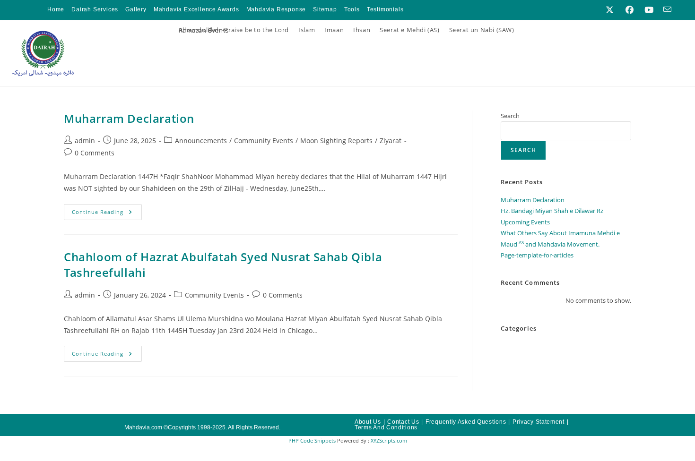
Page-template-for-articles (537, 255)
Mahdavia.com (143, 427)
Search (510, 115)
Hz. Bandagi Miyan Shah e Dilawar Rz (552, 210)
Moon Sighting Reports (336, 140)
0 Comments (94, 152)
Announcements (201, 140)
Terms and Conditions (386, 427)
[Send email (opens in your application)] (665, 10)
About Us (368, 421)
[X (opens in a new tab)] (609, 10)
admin (85, 140)
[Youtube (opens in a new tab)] (649, 10)
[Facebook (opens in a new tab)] (629, 10)
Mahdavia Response (276, 9)
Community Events (263, 140)
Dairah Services (94, 9)
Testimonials (385, 9)
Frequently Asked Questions (466, 421)
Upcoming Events (525, 222)
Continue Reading (107, 209)
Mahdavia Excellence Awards (196, 9)
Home (55, 9)
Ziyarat (390, 140)
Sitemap (325, 9)
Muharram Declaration (129, 118)
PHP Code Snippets (312, 440)
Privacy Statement (539, 421)
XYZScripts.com (389, 440)
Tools (352, 9)
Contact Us (403, 421)
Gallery (136, 9)
